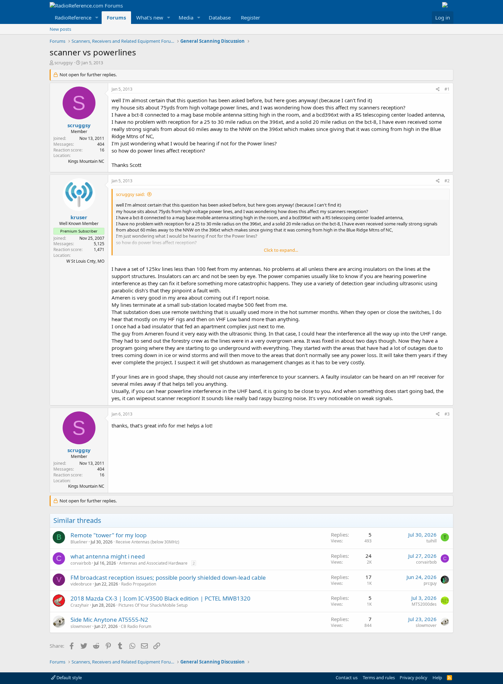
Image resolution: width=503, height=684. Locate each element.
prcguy (430, 583)
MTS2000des (424, 604)
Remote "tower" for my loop (108, 535)
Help (437, 677)
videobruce (81, 584)
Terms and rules (379, 677)
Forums (116, 17)
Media (186, 17)
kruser (78, 217)
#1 (447, 89)
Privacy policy (413, 677)
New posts (60, 29)
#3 (447, 414)
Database (220, 17)
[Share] (438, 89)
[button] (97, 17)
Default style (68, 677)
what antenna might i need (107, 556)
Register (250, 17)
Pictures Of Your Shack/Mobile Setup (153, 605)
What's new (149, 17)
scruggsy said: (130, 194)
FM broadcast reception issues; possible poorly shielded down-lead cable (168, 577)
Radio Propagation (138, 584)
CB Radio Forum (136, 626)
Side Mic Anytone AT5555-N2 (109, 619)
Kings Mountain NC (86, 161)
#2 (447, 181)
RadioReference (73, 17)
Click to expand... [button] (281, 250)
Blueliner (79, 542)
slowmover (80, 626)
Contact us (347, 677)
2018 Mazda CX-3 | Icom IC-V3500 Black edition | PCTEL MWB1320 (160, 598)
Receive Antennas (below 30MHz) (147, 542)
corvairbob (80, 563)
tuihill (431, 541)
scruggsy (63, 63)
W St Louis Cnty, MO (85, 261)
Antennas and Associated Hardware (153, 563)
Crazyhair (79, 605)
